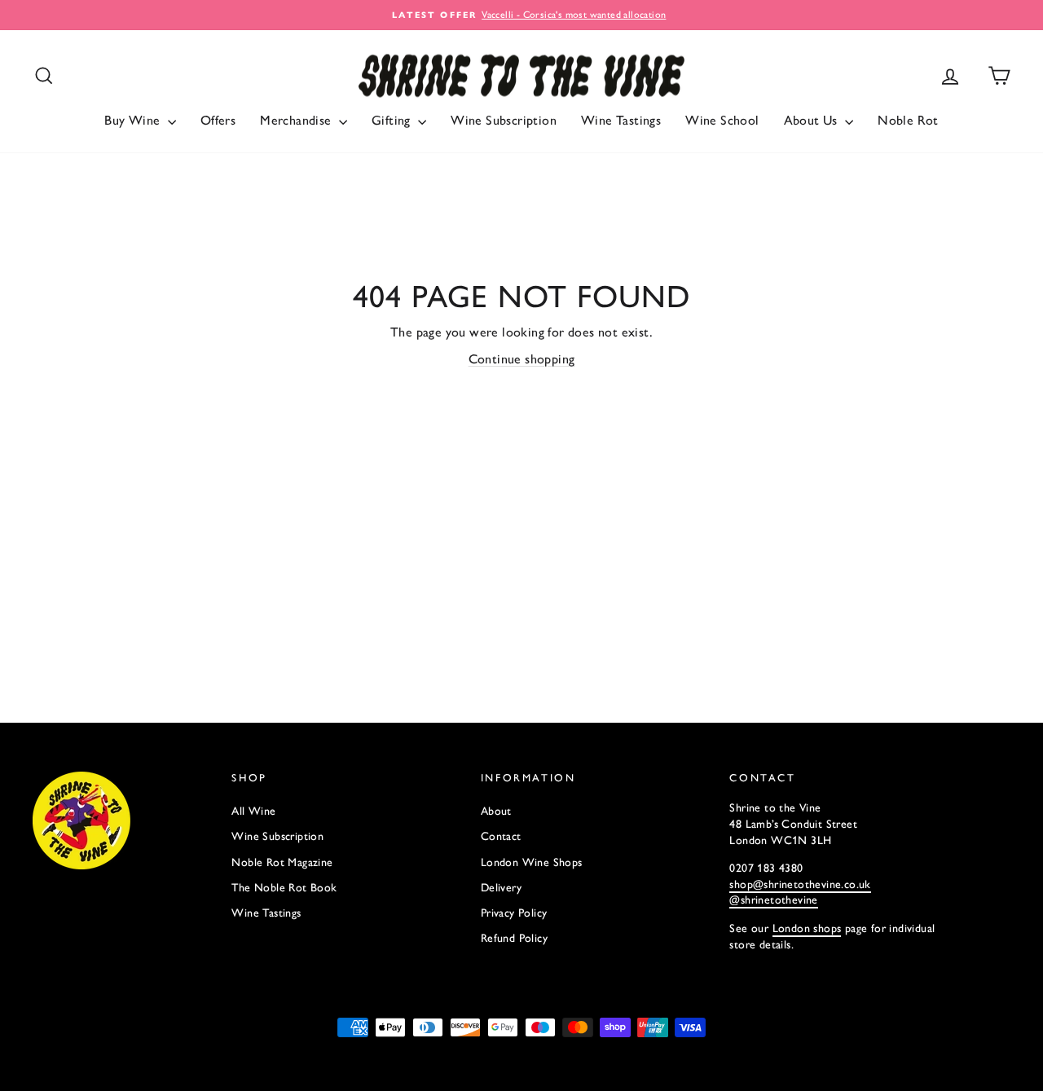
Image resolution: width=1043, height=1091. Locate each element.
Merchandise (297, 120)
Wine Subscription (504, 120)
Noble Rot (908, 120)
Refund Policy (514, 938)
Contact (501, 836)
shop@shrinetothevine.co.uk (799, 884)
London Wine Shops (532, 862)
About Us (813, 120)
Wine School (722, 120)
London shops (807, 928)
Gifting (393, 120)
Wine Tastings (621, 120)
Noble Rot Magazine (281, 862)
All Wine (253, 811)
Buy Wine (134, 120)
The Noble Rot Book (284, 888)
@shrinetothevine (773, 900)
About (496, 811)
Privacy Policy (514, 913)
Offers (217, 120)
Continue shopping (522, 359)
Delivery (501, 888)
